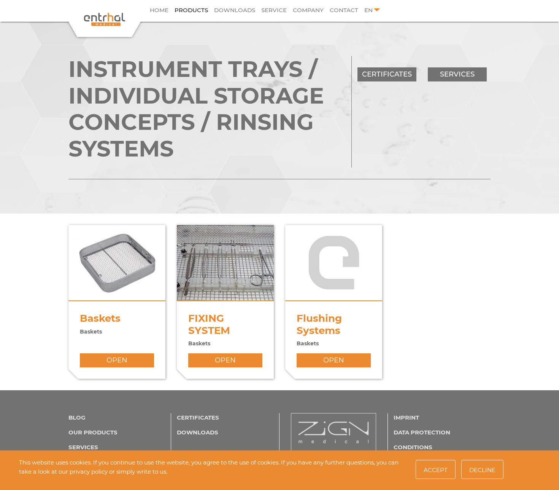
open (116, 360)
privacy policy (89, 471)
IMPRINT (406, 417)
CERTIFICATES (387, 74)
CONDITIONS (413, 447)
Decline (482, 470)
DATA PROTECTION (422, 432)
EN (368, 10)
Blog (77, 417)
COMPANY (308, 10)
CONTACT (344, 10)
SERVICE (274, 10)
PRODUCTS (191, 10)
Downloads (234, 10)
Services (83, 447)
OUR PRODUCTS (93, 432)
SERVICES (457, 74)
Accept (436, 470)
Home (159, 10)
